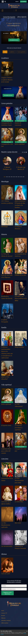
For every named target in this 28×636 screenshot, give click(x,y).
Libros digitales (22, 17)
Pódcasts (3, 618)
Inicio (2, 610)
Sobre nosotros (4, 623)
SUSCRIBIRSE (23, 1)
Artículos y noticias (6, 620)
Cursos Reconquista (9, 17)
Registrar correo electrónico (8, 593)
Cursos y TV (4, 613)
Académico (12, 52)
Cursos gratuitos (21, 52)
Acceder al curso (14, 40)
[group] (7, 164)
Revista (3, 615)
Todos (5, 52)
